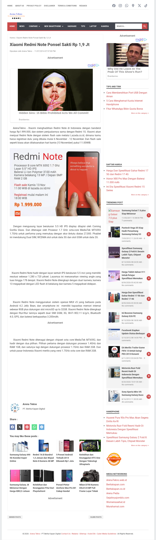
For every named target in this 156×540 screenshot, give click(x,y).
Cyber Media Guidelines (106, 534)
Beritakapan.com (115, 484)
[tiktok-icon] (146, 5)
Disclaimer (49, 6)
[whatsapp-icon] (126, 5)
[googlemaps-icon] (133, 5)
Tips (83, 26)
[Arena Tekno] (16, 16)
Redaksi (83, 6)
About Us (19, 6)
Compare (33, 26)
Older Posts (95, 517)
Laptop (93, 26)
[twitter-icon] (139, 5)
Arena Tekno (35, 534)
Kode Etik (92, 534)
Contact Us (65, 534)
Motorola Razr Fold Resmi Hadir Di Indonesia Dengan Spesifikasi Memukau (125, 429)
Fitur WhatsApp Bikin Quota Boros (124, 108)
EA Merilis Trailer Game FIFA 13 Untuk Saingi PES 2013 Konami (133, 350)
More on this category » (140, 113)
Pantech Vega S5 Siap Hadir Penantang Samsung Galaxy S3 (132, 231)
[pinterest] (27, 427)
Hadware (72, 26)
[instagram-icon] (120, 5)
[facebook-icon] (114, 5)
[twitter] (19, 427)
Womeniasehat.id (115, 502)
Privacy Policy (34, 6)
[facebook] (12, 427)
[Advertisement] (55, 249)
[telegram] (41, 427)
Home (9, 6)
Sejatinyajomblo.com (117, 497)
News (21, 26)
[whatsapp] (34, 427)
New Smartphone (52, 26)
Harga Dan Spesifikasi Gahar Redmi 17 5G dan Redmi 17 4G (133, 295)
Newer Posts (15, 517)
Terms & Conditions (67, 6)
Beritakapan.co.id (115, 488)
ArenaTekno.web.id (116, 480)
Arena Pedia (112, 493)
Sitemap (83, 534)
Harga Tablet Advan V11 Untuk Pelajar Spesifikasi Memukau (133, 275)
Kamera (105, 26)
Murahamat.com (115, 506)
